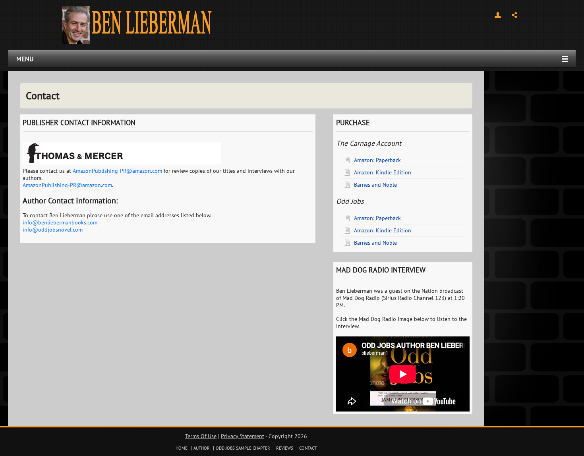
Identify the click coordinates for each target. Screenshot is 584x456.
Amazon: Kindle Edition (382, 172)
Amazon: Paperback (377, 160)
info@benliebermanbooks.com (60, 222)
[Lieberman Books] (137, 24)
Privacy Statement (242, 436)
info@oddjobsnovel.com (53, 229)
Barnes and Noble (375, 184)
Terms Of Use (201, 436)
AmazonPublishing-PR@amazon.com (117, 170)
